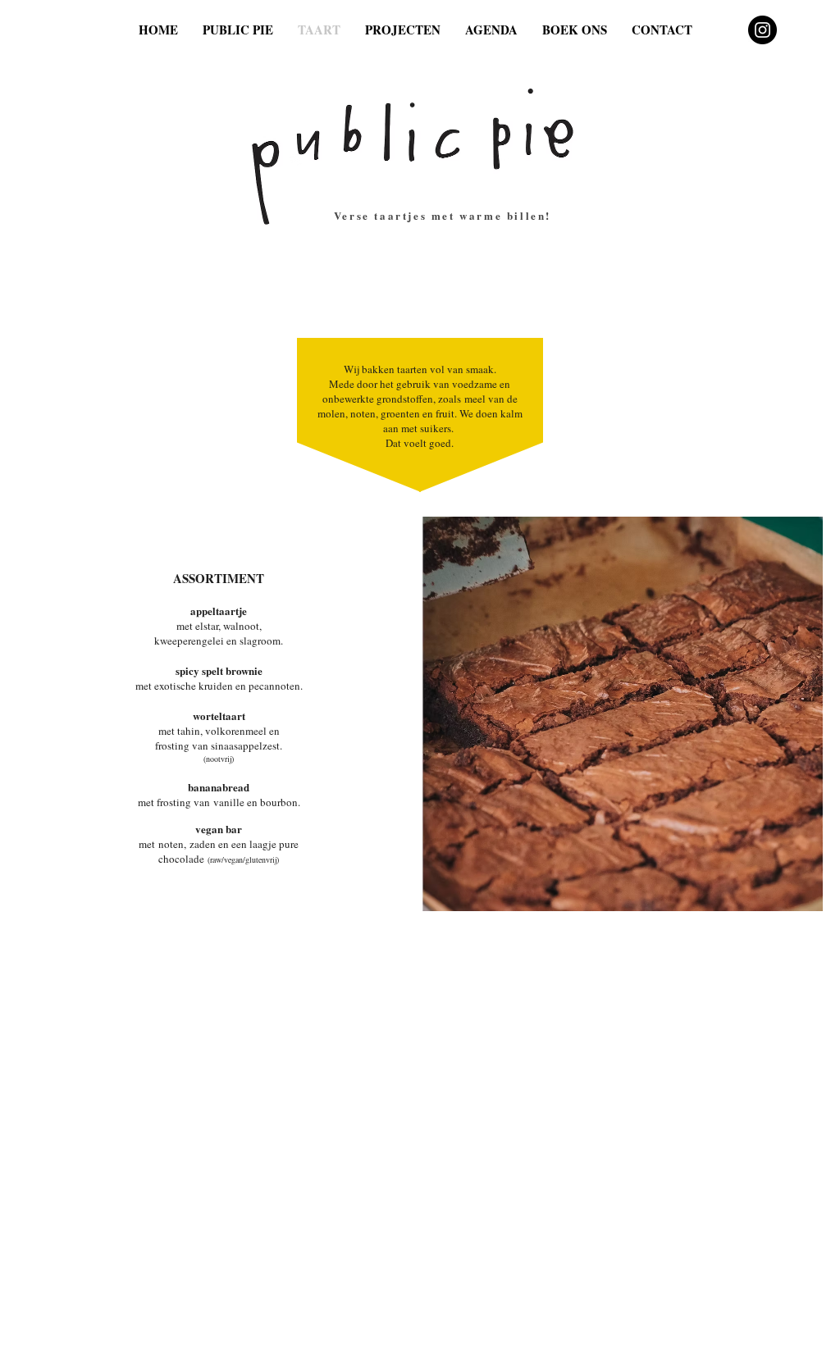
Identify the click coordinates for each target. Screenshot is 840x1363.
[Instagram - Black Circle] (762, 30)
